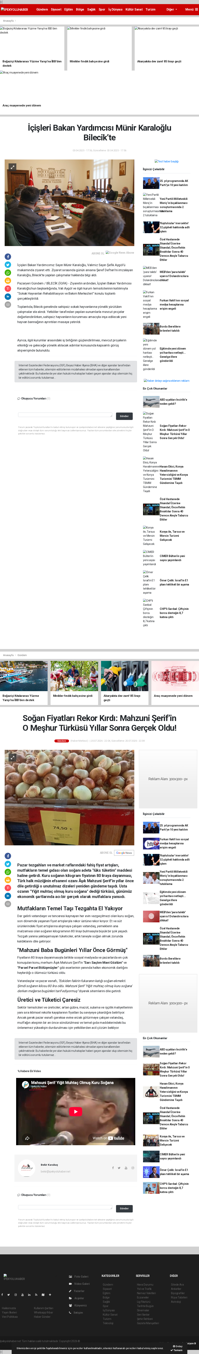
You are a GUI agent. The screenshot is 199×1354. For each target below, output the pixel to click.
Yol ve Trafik (144, 1288)
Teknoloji (108, 1323)
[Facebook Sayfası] (3, 1294)
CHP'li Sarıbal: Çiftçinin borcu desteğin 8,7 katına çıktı (174, 613)
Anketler (176, 1288)
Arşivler (79, 1298)
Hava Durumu (145, 1284)
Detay (178, 1346)
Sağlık (91, 9)
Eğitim (68, 9)
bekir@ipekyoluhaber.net (55, 1171)
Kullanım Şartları (43, 1308)
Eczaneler (143, 1297)
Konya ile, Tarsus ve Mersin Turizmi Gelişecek (172, 535)
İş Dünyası (115, 9)
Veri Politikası (10, 1316)
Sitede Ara (177, 1284)
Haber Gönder (42, 1316)
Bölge (80, 9)
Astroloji (176, 1301)
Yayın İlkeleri (9, 1312)
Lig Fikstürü (143, 1301)
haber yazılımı (89, 1341)
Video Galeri (82, 1283)
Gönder (124, 416)
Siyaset (56, 9)
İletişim (78, 1312)
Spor (102, 9)
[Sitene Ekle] (51, 1294)
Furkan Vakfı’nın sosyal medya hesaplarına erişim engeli (174, 304)
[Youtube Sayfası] (24, 1294)
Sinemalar (143, 1310)
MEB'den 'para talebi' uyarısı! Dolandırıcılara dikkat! (174, 276)
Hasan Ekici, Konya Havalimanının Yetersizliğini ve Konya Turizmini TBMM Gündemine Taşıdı (174, 474)
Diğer (171, 9)
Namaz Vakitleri (146, 1293)
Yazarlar (78, 1291)
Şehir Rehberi (145, 1318)
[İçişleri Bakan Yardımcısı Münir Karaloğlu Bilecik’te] (69, 202)
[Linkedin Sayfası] (31, 1294)
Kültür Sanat (134, 9)
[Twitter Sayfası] (10, 1294)
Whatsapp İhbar (43, 1312)
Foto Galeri (81, 1276)
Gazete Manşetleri (148, 1323)
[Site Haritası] (45, 1294)
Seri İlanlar (143, 1314)
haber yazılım (136, 1341)
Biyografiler (178, 1293)
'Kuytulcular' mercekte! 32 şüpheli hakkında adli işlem (174, 227)
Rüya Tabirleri (179, 1297)
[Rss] (37, 1294)
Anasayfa (8, 20)
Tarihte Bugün (145, 1306)
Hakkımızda (9, 1308)
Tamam (177, 1350)
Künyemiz (80, 1305)
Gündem (42, 9)
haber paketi (105, 1341)
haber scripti (120, 1341)
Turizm (150, 9)
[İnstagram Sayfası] (17, 1294)
